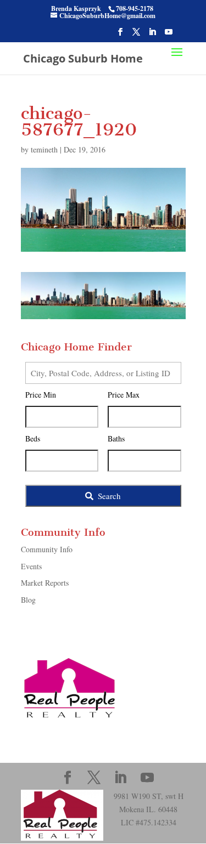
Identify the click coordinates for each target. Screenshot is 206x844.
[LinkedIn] (152, 35)
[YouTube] (168, 35)
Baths (116, 438)
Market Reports (45, 582)
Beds (32, 438)
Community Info (47, 549)
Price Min (40, 394)
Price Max (124, 394)
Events (31, 566)
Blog (28, 599)
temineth (44, 149)
